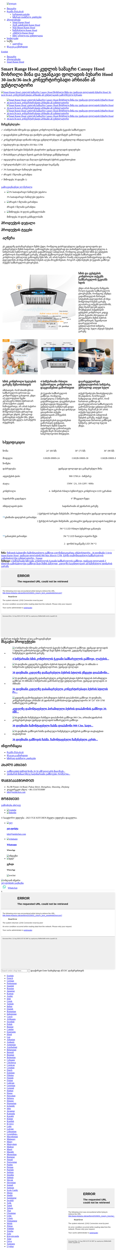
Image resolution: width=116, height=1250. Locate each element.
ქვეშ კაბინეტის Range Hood (26, 25)
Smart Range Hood (21, 22)
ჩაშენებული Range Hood (24, 30)
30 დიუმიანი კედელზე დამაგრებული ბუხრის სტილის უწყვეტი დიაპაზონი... (60, 672)
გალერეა (17, 44)
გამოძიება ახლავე (11, 805)
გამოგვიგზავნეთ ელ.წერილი (16, 187)
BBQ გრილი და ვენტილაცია (27, 35)
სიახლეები (12, 38)
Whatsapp (12, 844)
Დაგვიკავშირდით (17, 47)
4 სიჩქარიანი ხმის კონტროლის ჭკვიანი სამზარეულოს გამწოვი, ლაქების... (60, 658)
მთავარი (11, 8)
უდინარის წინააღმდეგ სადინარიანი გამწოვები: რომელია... (38, 774)
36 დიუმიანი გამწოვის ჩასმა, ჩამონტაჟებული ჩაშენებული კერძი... (55, 739)
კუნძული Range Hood (23, 33)
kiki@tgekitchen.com (16, 792)
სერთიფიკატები (21, 14)
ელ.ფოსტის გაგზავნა (12, 883)
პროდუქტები (14, 20)
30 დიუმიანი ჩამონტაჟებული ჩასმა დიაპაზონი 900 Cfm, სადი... (52, 725)
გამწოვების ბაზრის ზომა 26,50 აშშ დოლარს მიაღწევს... (36, 771)
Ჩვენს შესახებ (15, 11)
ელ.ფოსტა (12, 828)
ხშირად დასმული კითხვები (26, 17)
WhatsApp (12, 888)
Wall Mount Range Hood (23, 27)
